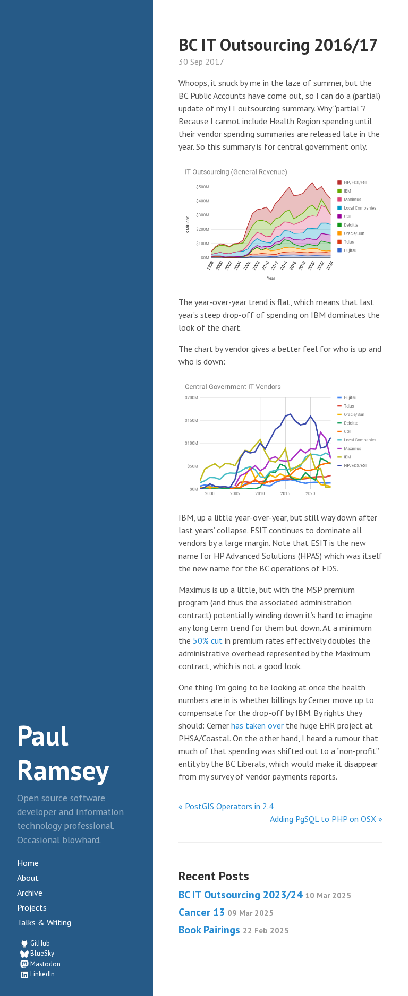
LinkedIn (42, 973)
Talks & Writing (44, 922)
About (28, 877)
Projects (32, 907)
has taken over (257, 725)
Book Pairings (233, 930)
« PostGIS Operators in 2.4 (226, 806)
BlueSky (42, 953)
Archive (29, 892)
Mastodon (45, 963)
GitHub (40, 943)
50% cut (208, 640)
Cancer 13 (226, 912)
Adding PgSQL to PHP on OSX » (326, 818)
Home (28, 863)
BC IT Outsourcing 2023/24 (264, 895)
